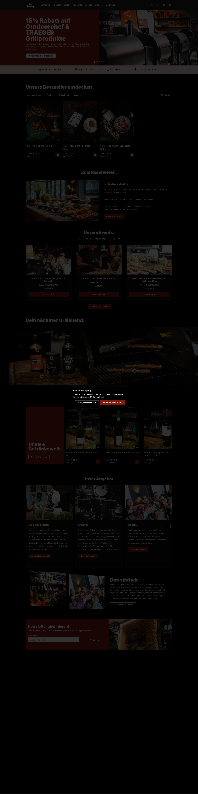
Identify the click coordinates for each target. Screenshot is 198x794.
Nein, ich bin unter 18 (87, 402)
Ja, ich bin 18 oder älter (113, 402)
